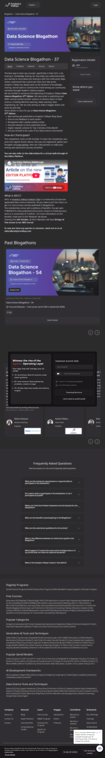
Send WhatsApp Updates (68, 385)
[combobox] (59, 374)
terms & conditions (76, 381)
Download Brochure (74, 392)
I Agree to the (71, 381)
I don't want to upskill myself (74, 399)
